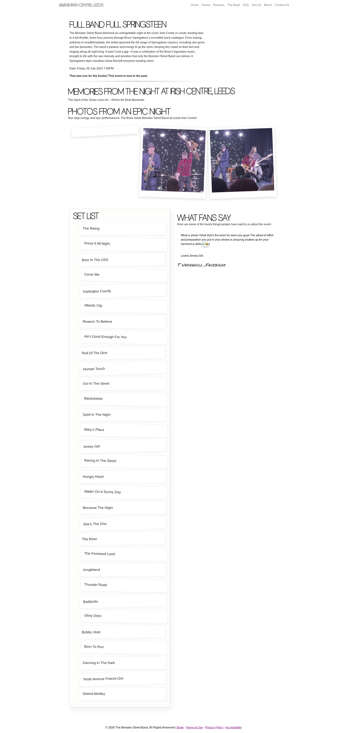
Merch (268, 5)
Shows (206, 5)
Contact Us (282, 5)
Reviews (218, 5)
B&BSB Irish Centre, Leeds (81, 5)
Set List (256, 5)
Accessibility (234, 727)
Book (180, 727)
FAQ (246, 5)
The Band (233, 5)
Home (195, 5)
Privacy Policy (214, 727)
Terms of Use (194, 727)
